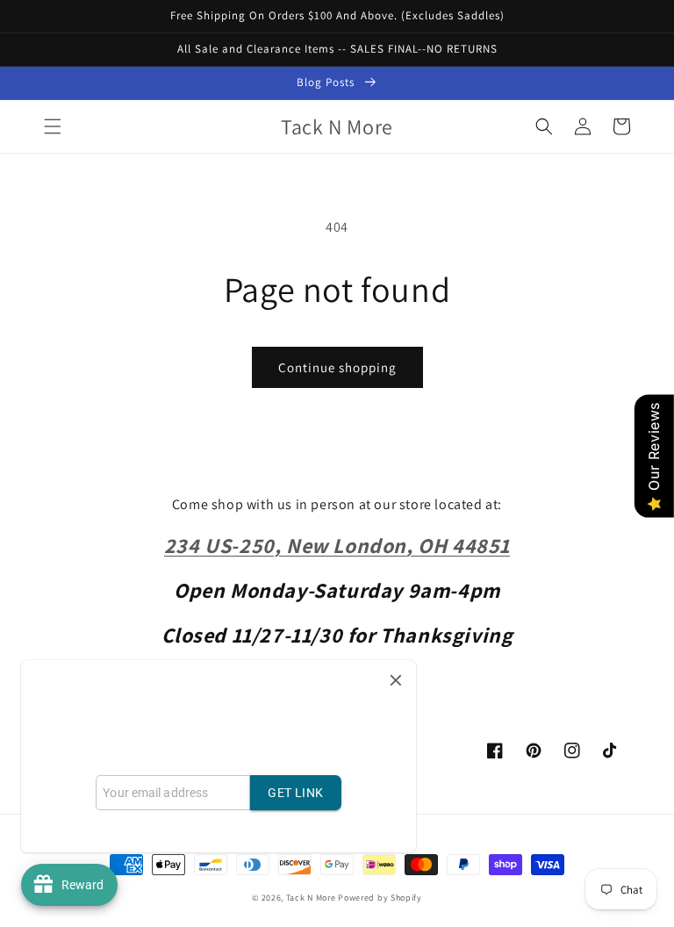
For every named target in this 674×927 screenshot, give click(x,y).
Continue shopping (337, 367)
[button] (52, 126)
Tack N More (312, 897)
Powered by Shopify (380, 897)
